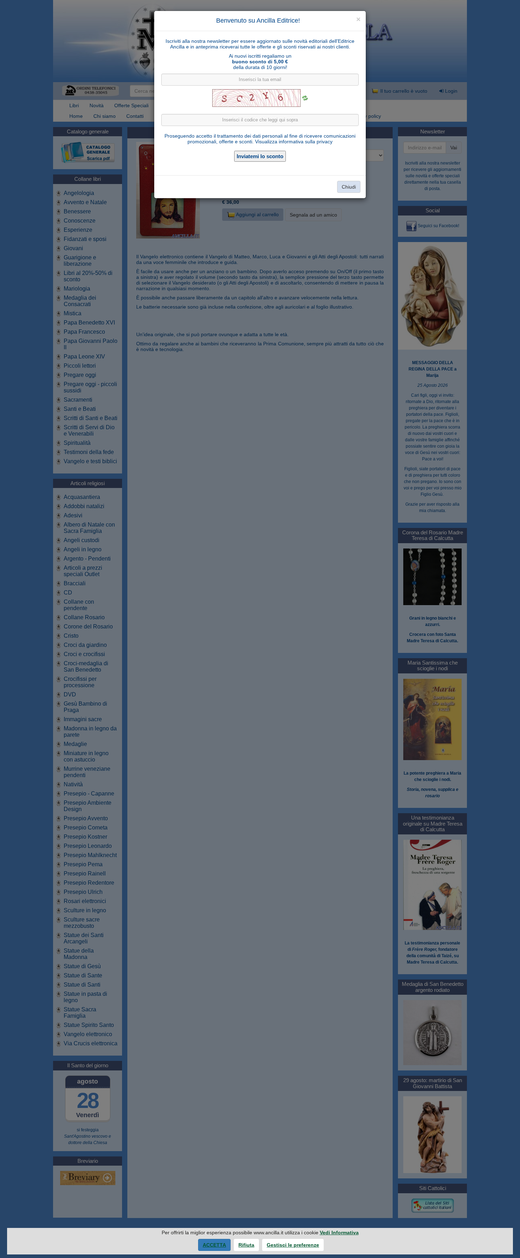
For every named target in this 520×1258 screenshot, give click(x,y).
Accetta (214, 1245)
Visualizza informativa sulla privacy (294, 141)
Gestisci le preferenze (293, 1245)
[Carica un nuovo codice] (305, 98)
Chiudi (349, 187)
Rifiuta (246, 1245)
